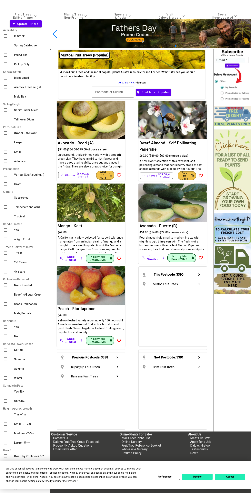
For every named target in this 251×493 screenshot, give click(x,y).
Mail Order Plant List (136, 438)
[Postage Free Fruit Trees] (232, 116)
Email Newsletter (65, 449)
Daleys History (200, 445)
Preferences (165, 476)
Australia (123, 82)
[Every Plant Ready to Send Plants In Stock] (232, 169)
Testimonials (199, 449)
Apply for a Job (200, 442)
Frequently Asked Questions (72, 445)
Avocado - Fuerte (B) (158, 225)
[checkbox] (25, 36)
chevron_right (199, 274)
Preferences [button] (69, 481)
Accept (230, 476)
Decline (197, 476)
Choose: (74, 175)
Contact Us (60, 438)
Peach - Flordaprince (76, 308)
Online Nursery (132, 442)
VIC (133, 82)
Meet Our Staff (200, 438)
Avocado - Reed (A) (76, 143)
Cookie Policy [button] (119, 477)
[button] (172, 45)
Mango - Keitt (70, 225)
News (194, 453)
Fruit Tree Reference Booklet (141, 445)
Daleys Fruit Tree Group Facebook (76, 442)
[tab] (25, 16)
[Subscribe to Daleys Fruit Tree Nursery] (232, 76)
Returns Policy (132, 453)
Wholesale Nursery (135, 449)
